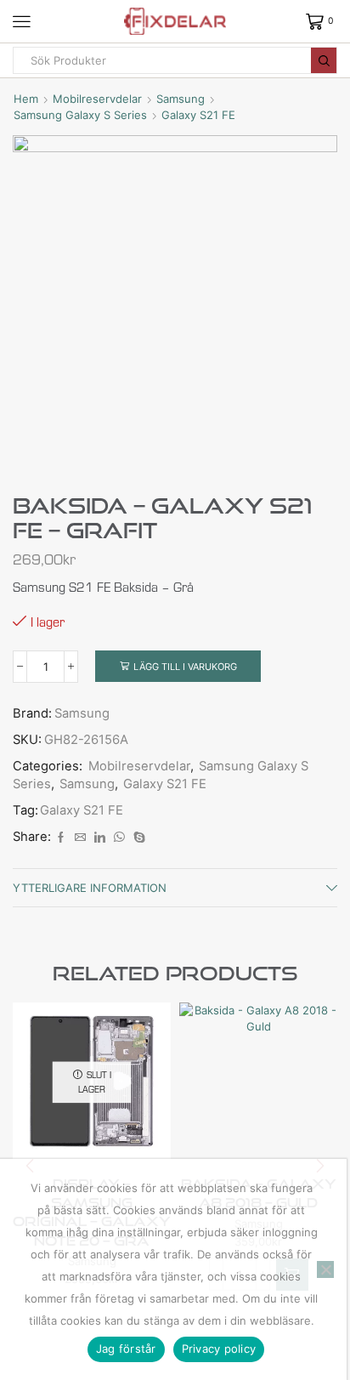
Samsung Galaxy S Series (80, 115)
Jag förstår (126, 1348)
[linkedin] (100, 837)
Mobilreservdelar (97, 98)
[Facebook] (61, 837)
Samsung (180, 98)
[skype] (137, 837)
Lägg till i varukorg (185, 667)
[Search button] (323, 60)
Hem (26, 98)
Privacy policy (219, 1348)
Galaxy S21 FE (198, 115)
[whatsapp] (119, 837)
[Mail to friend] (80, 837)
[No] (325, 1269)
